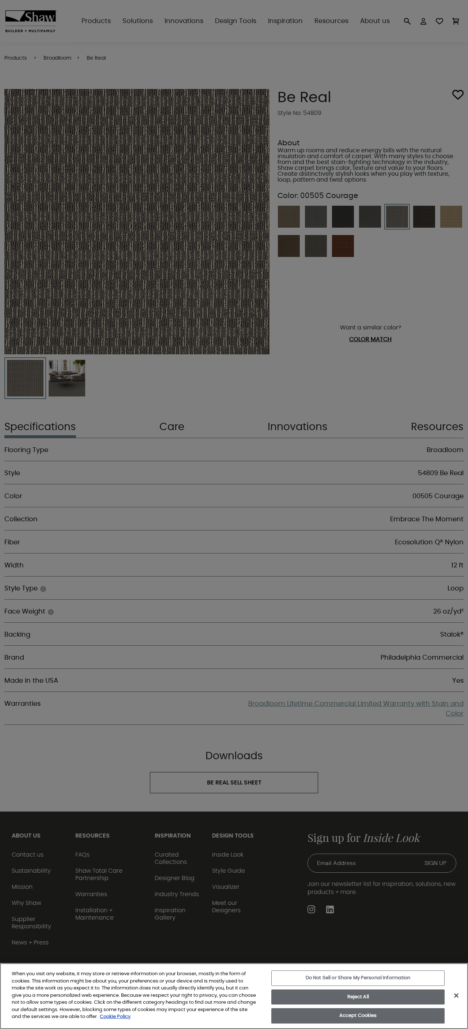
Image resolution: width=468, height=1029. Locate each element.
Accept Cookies (358, 1015)
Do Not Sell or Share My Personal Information (358, 978)
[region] (234, 996)
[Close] (456, 996)
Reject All (358, 997)
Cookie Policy (115, 1016)
